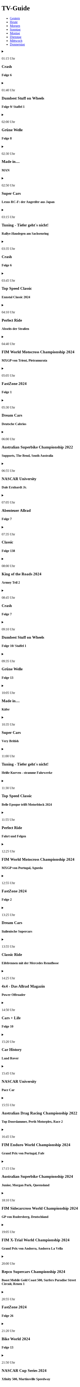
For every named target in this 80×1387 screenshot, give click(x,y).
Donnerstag (17, 44)
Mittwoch (16, 40)
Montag (15, 33)
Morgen (15, 26)
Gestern (15, 18)
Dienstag (15, 37)
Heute (14, 22)
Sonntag (15, 29)
